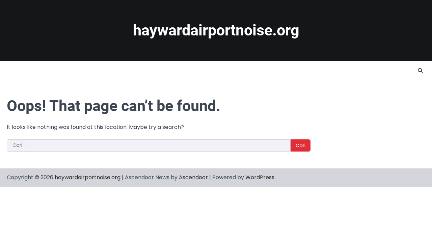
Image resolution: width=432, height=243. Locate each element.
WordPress (259, 177)
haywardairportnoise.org (216, 30)
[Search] (420, 70)
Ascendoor (193, 177)
